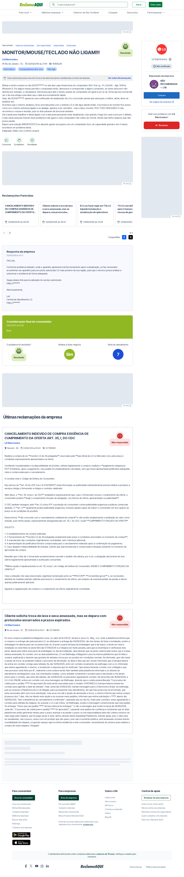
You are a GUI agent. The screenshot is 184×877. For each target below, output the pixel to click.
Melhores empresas (51, 12)
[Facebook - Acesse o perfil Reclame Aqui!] (25, 866)
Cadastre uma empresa (22, 827)
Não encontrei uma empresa (153, 808)
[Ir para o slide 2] (132, 232)
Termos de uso (135, 867)
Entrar (139, 5)
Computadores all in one (31, 69)
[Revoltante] (32, 140)
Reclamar (163, 125)
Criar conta (155, 5)
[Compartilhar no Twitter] (131, 237)
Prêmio (108, 813)
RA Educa (109, 805)
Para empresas (154, 12)
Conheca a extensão (113, 809)
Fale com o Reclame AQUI (152, 820)
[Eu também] (19, 140)
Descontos (132, 12)
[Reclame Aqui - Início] (92, 866)
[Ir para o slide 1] (130, 232)
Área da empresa (69, 798)
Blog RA (108, 817)
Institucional (110, 797)
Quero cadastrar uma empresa (154, 816)
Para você (24, 12)
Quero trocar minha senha (153, 804)
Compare (112, 12)
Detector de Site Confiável (86, 12)
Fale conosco (110, 801)
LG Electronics (10, 59)
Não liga (51, 69)
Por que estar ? (67, 804)
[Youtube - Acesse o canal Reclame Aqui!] (36, 866)
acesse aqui (88, 824)
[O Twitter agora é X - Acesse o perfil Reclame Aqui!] (31, 866)
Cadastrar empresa (67, 808)
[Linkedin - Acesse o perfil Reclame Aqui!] (47, 866)
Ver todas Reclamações (119, 78)
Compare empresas (20, 812)
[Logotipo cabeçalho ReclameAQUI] (31, 5)
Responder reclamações (69, 812)
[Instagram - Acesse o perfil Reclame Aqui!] (42, 866)
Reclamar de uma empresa (156, 798)
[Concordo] (6, 140)
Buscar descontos (19, 820)
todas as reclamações (25, 45)
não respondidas (44, 45)
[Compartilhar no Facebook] (124, 237)
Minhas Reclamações (21, 808)
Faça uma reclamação (21, 804)
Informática (9, 69)
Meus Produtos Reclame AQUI (71, 816)
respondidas (58, 45)
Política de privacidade (155, 867)
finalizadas (71, 45)
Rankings (16, 823)
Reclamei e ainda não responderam (156, 812)
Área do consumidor (23, 798)
